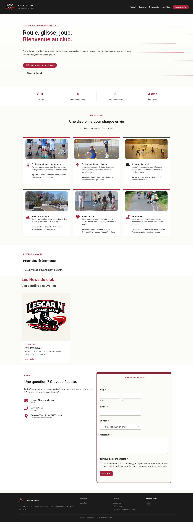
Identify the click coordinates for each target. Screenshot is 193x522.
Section (104, 420)
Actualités (166, 7)
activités (83, 503)
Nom (124, 400)
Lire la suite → (30, 359)
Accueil (133, 7)
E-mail (104, 406)
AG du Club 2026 (33, 347)
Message (105, 435)
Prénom (103, 400)
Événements (154, 7)
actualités (117, 503)
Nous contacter (181, 7)
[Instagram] (148, 503)
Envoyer (106, 473)
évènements (118, 506)
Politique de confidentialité (124, 509)
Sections (142, 7)
